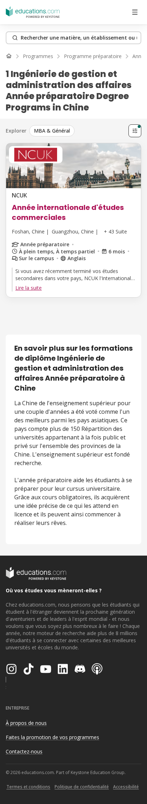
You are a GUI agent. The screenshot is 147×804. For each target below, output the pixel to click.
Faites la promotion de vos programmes (52, 737)
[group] (77, 130)
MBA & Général (52, 130)
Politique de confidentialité (82, 787)
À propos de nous (26, 723)
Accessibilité (126, 787)
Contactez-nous (24, 751)
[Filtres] (134, 130)
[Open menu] (134, 12)
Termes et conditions (28, 787)
